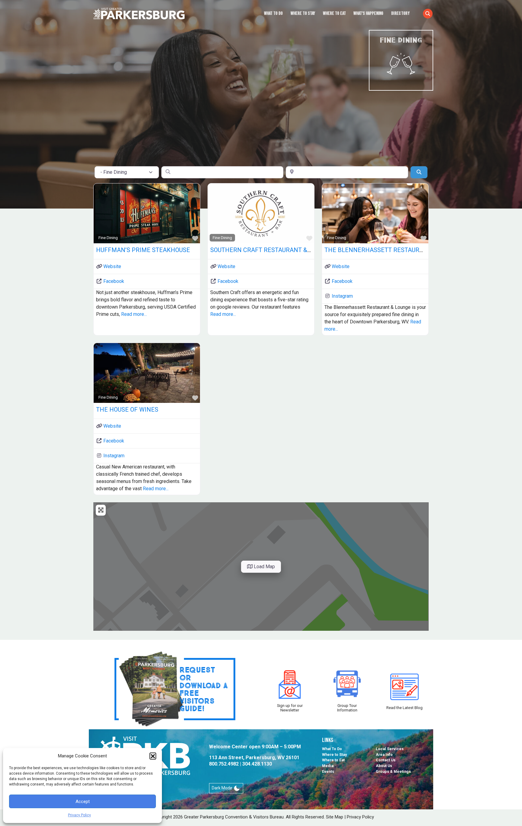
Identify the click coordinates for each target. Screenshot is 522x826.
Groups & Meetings (393, 771)
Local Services (390, 749)
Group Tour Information (347, 707)
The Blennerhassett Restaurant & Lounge (392, 250)
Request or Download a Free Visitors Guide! (203, 689)
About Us (384, 765)
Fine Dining (108, 237)
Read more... (134, 314)
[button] (153, 756)
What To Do (273, 13)
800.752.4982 (224, 764)
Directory (400, 13)
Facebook (113, 281)
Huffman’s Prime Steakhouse (143, 250)
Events (328, 771)
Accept (83, 801)
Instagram (342, 296)
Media (328, 765)
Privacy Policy (79, 815)
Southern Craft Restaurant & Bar (265, 250)
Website (112, 266)
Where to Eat (334, 13)
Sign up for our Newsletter (290, 707)
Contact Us (385, 760)
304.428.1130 (257, 764)
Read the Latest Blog (404, 707)
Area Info (384, 754)
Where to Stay (303, 13)
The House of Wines (127, 409)
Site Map (334, 817)
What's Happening (368, 13)
